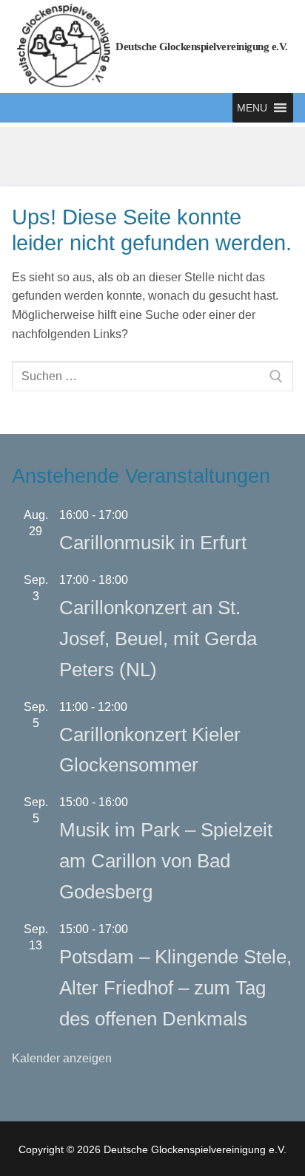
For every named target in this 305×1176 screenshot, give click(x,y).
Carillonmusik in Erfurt (153, 542)
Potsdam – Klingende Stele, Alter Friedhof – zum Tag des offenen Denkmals (175, 987)
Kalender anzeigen (62, 1058)
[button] (252, 108)
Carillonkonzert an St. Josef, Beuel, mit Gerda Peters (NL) (158, 638)
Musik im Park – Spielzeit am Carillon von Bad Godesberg (165, 860)
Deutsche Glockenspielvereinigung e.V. (201, 46)
